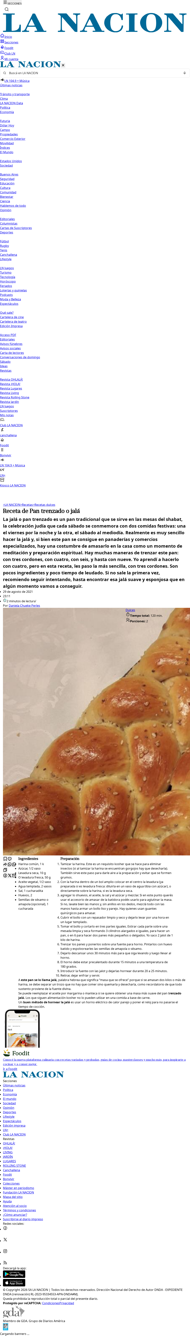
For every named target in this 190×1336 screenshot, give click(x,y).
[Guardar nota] (5, 859)
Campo (5, 130)
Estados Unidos (11, 161)
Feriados (6, 286)
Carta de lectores (12, 353)
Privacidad (66, 1303)
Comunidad (8, 192)
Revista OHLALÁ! (11, 379)
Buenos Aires (9, 174)
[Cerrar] (63, 65)
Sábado (5, 362)
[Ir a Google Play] (14, 1277)
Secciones (11, 42)
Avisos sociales (10, 348)
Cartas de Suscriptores (16, 228)
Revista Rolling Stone (14, 397)
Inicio (8, 37)
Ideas (4, 366)
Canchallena (8, 255)
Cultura (5, 188)
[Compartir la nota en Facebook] (5, 875)
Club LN (9, 53)
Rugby (4, 246)
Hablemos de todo (13, 206)
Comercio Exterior (12, 139)
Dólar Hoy (7, 125)
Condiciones (50, 1303)
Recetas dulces (44, 505)
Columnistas (8, 223)
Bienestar (6, 197)
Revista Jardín (9, 402)
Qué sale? (7, 313)
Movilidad (7, 143)
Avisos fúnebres (11, 344)
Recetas (26, 505)
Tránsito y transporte (15, 94)
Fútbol (4, 241)
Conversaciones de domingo (20, 357)
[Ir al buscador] (6, 9)
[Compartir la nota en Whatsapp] (9, 864)
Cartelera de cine (12, 317)
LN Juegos (7, 268)
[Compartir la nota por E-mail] (14, 875)
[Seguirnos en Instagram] (5, 1252)
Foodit (8, 48)
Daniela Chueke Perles (24, 606)
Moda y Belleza (10, 299)
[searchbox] (93, 73)
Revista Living (9, 393)
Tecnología (7, 277)
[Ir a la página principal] (95, 31)
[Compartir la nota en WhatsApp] (14, 864)
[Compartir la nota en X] (9, 875)
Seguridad (7, 179)
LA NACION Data (11, 103)
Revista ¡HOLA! (10, 384)
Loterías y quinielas (13, 290)
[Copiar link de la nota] (5, 870)
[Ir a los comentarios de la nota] (9, 859)
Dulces (130, 610)
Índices (5, 148)
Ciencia (5, 201)
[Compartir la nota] (5, 864)
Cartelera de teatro (13, 322)
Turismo (6, 272)
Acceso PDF (8, 335)
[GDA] (13, 1316)
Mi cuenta (11, 59)
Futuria (5, 121)
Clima (4, 99)
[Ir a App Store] (14, 1285)
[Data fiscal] (5, 1329)
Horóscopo (8, 281)
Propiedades (9, 134)
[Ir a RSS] (5, 1264)
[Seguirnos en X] (5, 1241)
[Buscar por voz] (184, 73)
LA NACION (11, 505)
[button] (95, 274)
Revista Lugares (11, 388)
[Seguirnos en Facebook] (5, 1229)
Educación (7, 183)
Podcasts (6, 295)
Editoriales (7, 219)
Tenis (3, 250)
